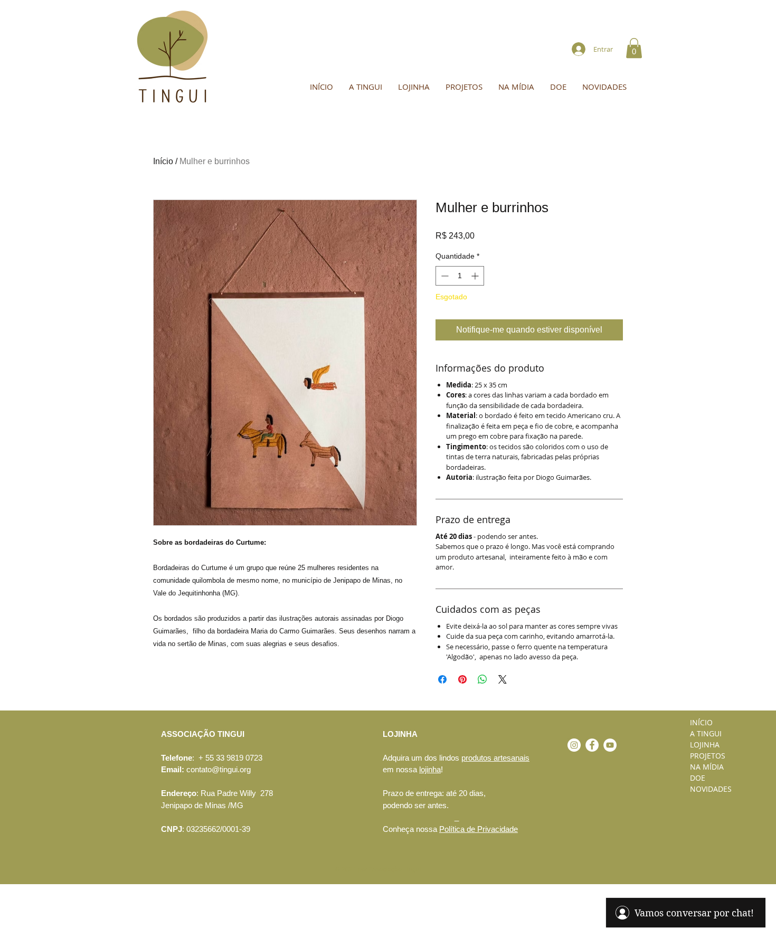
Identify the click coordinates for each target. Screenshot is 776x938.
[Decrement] (443, 276)
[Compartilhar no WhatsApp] (482, 679)
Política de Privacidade (478, 829)
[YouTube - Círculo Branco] (610, 745)
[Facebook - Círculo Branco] (592, 745)
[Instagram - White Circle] (574, 745)
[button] (634, 48)
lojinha (430, 769)
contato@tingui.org (218, 769)
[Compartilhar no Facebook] (442, 679)
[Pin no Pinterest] (462, 679)
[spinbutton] (459, 276)
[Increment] (475, 276)
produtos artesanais (495, 757)
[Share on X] (502, 679)
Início (163, 161)
